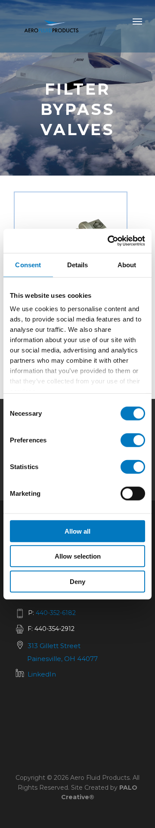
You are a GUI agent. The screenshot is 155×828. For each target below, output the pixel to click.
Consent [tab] (28, 264)
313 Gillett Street (54, 646)
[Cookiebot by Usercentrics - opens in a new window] (109, 241)
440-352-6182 (56, 613)
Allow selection (78, 556)
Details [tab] (77, 264)
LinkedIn (42, 674)
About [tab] (127, 264)
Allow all (77, 530)
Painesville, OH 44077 (62, 659)
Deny (77, 581)
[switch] (133, 440)
